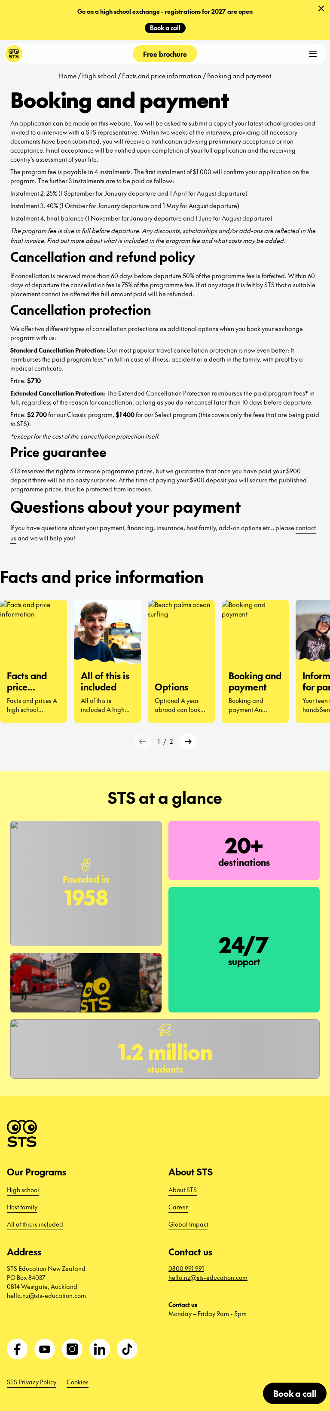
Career (178, 1206)
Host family (22, 1206)
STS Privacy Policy (31, 1381)
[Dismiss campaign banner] (321, 8)
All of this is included (35, 1224)
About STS (182, 1189)
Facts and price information (162, 75)
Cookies (78, 1381)
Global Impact (188, 1224)
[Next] (188, 741)
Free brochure (165, 53)
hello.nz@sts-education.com (208, 1277)
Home (67, 75)
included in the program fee (161, 240)
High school (99, 75)
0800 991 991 (186, 1268)
